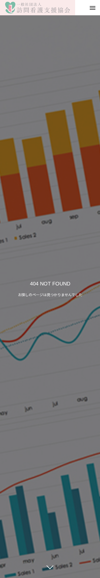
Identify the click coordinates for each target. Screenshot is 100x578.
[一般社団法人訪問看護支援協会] (37, 7)
